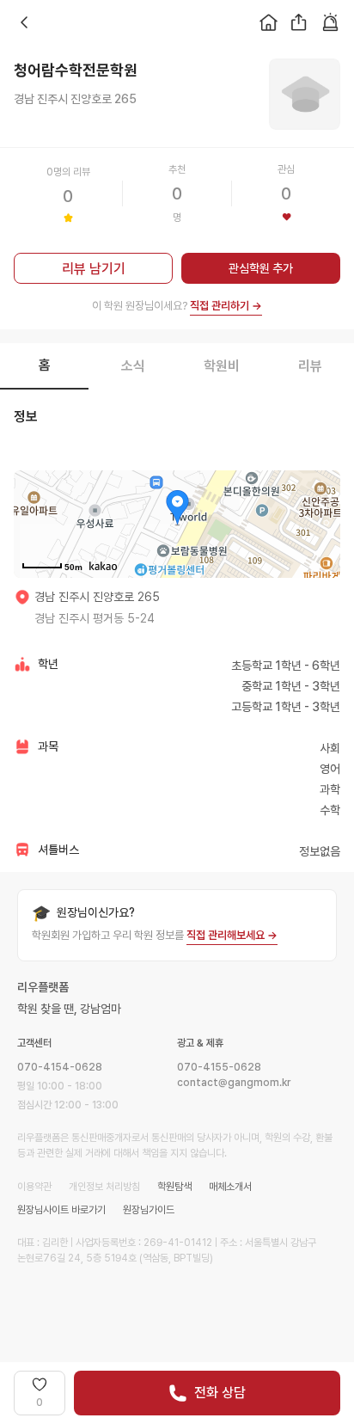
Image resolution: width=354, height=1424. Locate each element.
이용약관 (34, 1187)
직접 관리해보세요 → (232, 935)
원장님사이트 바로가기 (61, 1210)
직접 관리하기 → (226, 305)
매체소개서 (230, 1187)
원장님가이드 (148, 1210)
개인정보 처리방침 (104, 1187)
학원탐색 (174, 1187)
